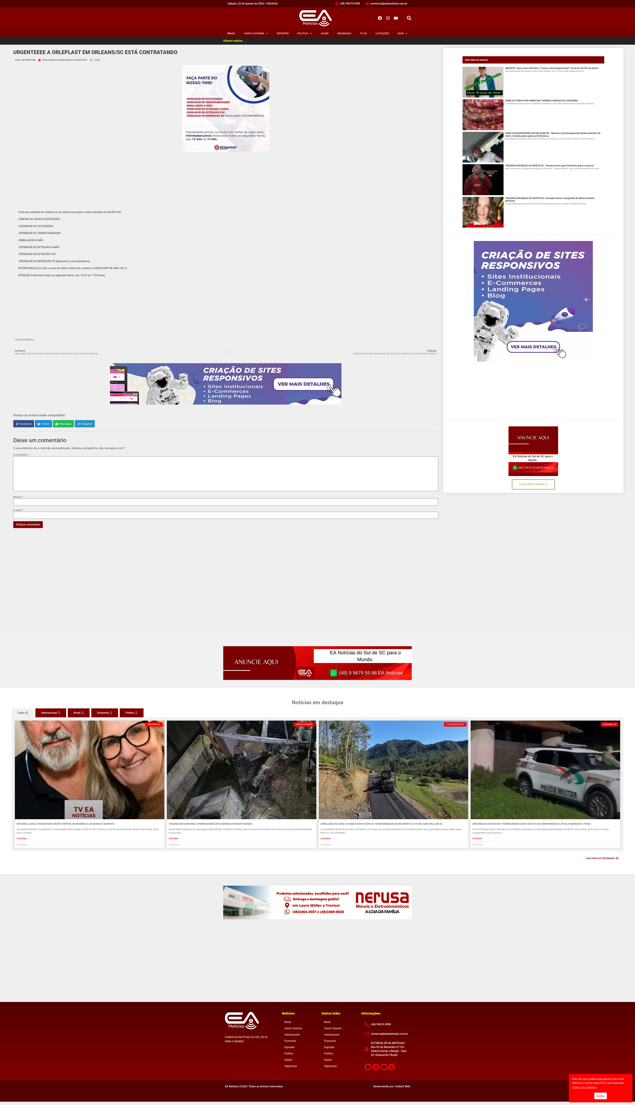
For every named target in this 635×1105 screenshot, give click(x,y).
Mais (401, 33)
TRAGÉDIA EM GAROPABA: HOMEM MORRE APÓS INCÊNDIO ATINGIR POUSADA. (211, 824)
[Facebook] (380, 18)
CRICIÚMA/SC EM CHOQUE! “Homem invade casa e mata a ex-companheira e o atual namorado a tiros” (531, 824)
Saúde (325, 33)
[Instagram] (387, 18)
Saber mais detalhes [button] (584, 1087)
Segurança (344, 33)
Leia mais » (22, 838)
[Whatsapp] (391, 1067)
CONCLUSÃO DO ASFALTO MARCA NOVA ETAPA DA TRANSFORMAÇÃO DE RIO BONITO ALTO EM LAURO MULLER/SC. (381, 824)
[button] (409, 18)
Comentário (21, 454)
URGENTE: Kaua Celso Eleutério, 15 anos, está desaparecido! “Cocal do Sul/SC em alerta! (551, 68)
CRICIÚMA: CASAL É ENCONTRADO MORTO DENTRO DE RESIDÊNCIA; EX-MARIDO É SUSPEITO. (66, 824)
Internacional (292, 1034)
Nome (18, 497)
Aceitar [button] (601, 1096)
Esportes (283, 33)
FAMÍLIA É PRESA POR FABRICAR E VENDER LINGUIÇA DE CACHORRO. (541, 100)
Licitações (382, 33)
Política (302, 33)
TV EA (363, 33)
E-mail (18, 510)
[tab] (23, 712)
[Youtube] (395, 18)
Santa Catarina (254, 33)
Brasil (231, 33)
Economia (290, 1040)
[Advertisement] (226, 178)
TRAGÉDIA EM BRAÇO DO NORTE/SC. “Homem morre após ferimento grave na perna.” (550, 165)
